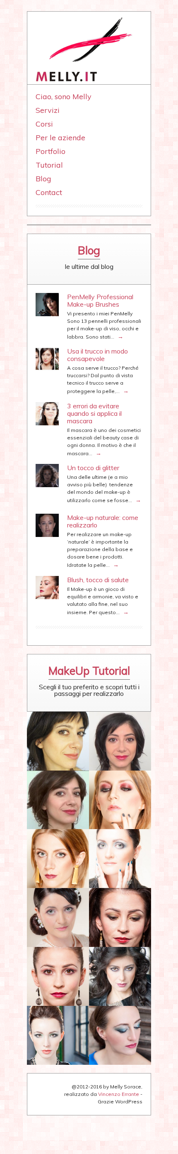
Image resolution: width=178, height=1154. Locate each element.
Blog (43, 178)
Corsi (44, 124)
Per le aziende (60, 137)
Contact (49, 192)
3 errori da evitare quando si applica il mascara (94, 413)
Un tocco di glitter (93, 468)
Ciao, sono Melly (63, 96)
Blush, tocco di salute (98, 580)
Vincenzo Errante (118, 1094)
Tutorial (49, 165)
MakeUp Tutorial (89, 671)
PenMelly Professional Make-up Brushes (100, 300)
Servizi (48, 110)
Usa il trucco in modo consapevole (97, 355)
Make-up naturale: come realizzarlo (102, 521)
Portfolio (50, 151)
